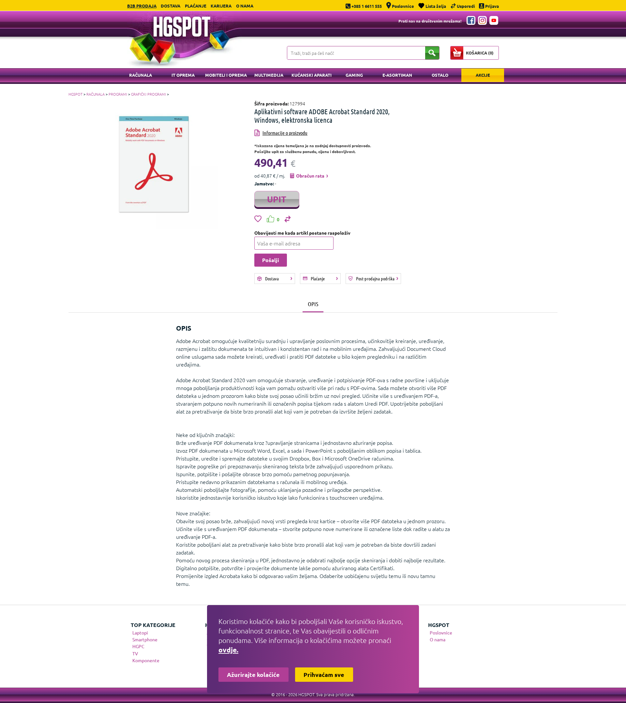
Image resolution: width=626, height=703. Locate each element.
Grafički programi (148, 94)
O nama (244, 5)
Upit (276, 199)
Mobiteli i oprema (226, 75)
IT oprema (183, 75)
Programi (118, 94)
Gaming (354, 75)
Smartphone (144, 639)
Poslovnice (441, 632)
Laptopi (140, 632)
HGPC (138, 646)
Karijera (221, 5)
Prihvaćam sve (324, 674)
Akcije (483, 75)
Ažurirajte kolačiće (253, 674)
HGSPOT (75, 94)
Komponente (145, 660)
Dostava (170, 5)
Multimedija (268, 75)
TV (135, 653)
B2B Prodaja (141, 5)
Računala (140, 75)
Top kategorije (153, 625)
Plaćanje (195, 5)
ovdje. (228, 649)
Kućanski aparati (311, 75)
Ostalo (440, 75)
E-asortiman (397, 75)
